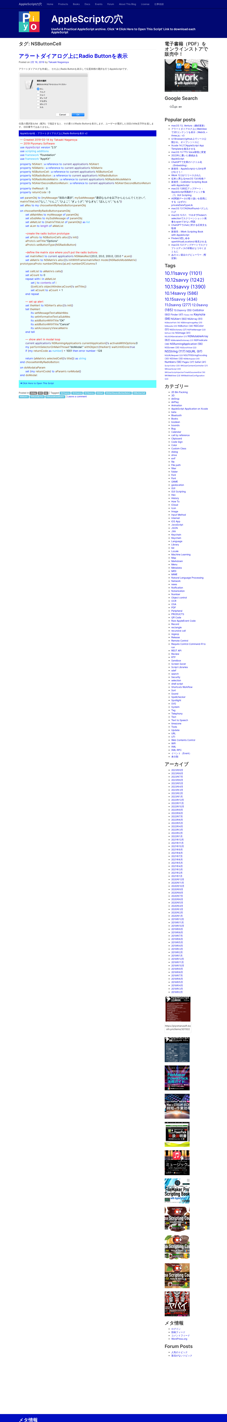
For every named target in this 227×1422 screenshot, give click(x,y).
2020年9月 (177, 889)
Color (174, 445)
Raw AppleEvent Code (183, 620)
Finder (177, 314)
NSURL (194, 351)
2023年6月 (177, 780)
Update (175, 730)
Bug (173, 428)
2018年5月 (177, 982)
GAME (174, 481)
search (175, 673)
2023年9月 (177, 770)
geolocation (177, 484)
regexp (175, 634)
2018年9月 (177, 968)
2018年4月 (177, 985)
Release (175, 637)
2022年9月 (177, 809)
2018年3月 (177, 988)
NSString (175, 351)
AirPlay (175, 402)
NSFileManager (196, 330)
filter (173, 468)
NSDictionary (178, 329)
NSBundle (171, 326)
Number (175, 594)
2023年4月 (177, 786)
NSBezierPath (172, 323)
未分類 (174, 756)
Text (173, 716)
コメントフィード (180, 1335)
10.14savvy (181, 293)
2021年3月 (177, 869)
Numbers (173, 361)
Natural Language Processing (187, 577)
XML (173, 746)
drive (174, 455)
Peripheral (176, 610)
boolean (175, 421)
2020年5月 (177, 902)
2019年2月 (177, 952)
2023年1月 (177, 796)
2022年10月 (177, 806)
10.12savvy (77, 393)
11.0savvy (178, 305)
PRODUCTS (177, 614)
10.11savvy (65, 393)
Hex (173, 494)
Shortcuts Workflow (181, 687)
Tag (173, 710)
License (145, 4)
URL (173, 733)
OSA (173, 604)
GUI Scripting (178, 491)
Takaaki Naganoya (58, 62)
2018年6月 (177, 978)
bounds (175, 425)
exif (173, 458)
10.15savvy (181, 299)
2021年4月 (177, 866)
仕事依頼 (159, 4)
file (172, 461)
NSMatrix (24, 397)
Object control (179, 597)
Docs (87, 4)
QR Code (176, 617)
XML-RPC (176, 750)
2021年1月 (176, 876)
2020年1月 (177, 915)
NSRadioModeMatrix (55, 397)
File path (176, 465)
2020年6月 (177, 899)
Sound (174, 693)
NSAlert (100, 393)
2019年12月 (177, 919)
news (174, 584)
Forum (110, 4)
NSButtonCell (139, 393)
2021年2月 (177, 872)
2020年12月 (177, 879)
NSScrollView (188, 347)
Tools (174, 726)
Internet (175, 518)
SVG (173, 703)
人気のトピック (179, 1352)
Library (175, 544)
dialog (33, 393)
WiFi (173, 743)
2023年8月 (177, 773)
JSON (174, 528)
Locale (174, 551)
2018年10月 (177, 965)
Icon (173, 508)
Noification (177, 587)
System (175, 706)
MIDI (173, 571)
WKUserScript (173, 369)
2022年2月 (177, 833)
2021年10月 (177, 846)
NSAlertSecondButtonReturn (118, 393)
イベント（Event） (181, 753)
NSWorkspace (191, 359)
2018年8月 (177, 972)
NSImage (182, 332)
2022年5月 (177, 823)
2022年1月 (177, 836)
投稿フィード (178, 1332)
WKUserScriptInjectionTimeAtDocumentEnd (185, 372)
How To (175, 501)
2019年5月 (177, 942)
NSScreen (172, 347)
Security (175, 677)
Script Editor (172, 365)
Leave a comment (77, 396)
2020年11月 (177, 882)
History (175, 498)
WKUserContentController (194, 365)
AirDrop (175, 398)
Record (175, 624)
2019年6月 (177, 939)
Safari (200, 362)
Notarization (178, 590)
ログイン (176, 1328)
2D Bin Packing (179, 392)
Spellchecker (178, 697)
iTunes (188, 315)
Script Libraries (179, 667)
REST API (176, 650)
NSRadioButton (37, 397)
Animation (176, 405)
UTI (173, 736)
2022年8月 (177, 813)
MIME (174, 574)
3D (172, 395)
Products (63, 4)
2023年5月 (177, 783)
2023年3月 (177, 789)
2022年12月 (177, 799)
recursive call (178, 630)
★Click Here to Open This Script (37, 383)
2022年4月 (177, 826)
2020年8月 (177, 892)
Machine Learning (181, 554)
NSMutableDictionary (182, 340)
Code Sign (177, 441)
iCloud (174, 504)
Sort (173, 690)
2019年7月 (177, 935)
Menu (174, 564)
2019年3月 (177, 949)
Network (176, 581)
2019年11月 (177, 922)
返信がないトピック (181, 1355)
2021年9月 (177, 849)
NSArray (194, 318)
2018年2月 (177, 992)
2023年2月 (177, 793)
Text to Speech (179, 720)
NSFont (170, 333)
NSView (176, 358)
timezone (176, 723)
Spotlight (176, 700)
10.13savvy (89, 393)
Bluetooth (176, 415)
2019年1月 (177, 955)
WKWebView (172, 375)
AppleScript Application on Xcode (189, 408)
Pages (188, 362)
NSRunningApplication (186, 343)
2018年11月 (177, 962)
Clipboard (176, 438)
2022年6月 (177, 819)
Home (50, 4)
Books (76, 4)
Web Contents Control (183, 740)
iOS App (175, 521)
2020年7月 (177, 895)
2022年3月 (177, 829)
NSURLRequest (174, 355)
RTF (173, 657)
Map (173, 557)
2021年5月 (177, 862)
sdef (173, 670)
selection (176, 680)
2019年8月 (177, 932)
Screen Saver (178, 663)
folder (174, 471)
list (46, 393)
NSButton (185, 326)
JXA (173, 531)
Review (175, 653)
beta (173, 412)
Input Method (178, 514)
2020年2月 (177, 912)
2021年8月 (177, 852)
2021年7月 (177, 856)
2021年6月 (177, 859)
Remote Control (179, 640)
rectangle (176, 627)
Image (174, 511)
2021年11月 (177, 842)
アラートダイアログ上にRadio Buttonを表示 (73, 56)
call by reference (180, 435)
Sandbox (176, 660)
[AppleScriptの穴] (32, 22)
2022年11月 (177, 803)
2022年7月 (177, 816)
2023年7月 (177, 776)
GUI (40, 393)
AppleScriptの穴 (30, 4)
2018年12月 (177, 958)
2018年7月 (177, 975)
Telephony (177, 713)
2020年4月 (177, 905)
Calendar (176, 431)
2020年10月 (177, 886)
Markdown (177, 561)
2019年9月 (177, 929)
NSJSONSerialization (176, 336)
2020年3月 (177, 909)
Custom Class (178, 448)
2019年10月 (177, 925)
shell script (177, 683)
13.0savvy (183, 310)
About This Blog (127, 4)
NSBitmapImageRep (191, 322)
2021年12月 (177, 839)
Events (98, 4)
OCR (173, 600)
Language (176, 541)
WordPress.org (179, 1338)
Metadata (176, 567)
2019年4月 (177, 945)
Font (173, 475)
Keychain (176, 534)
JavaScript (177, 524)
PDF (173, 607)
